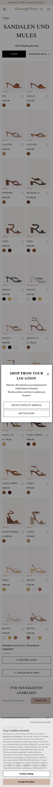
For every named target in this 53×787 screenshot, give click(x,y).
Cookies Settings (26, 774)
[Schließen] (47, 374)
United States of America (26, 405)
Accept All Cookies (26, 782)
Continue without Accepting (40, 722)
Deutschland (26, 413)
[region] (26, 752)
